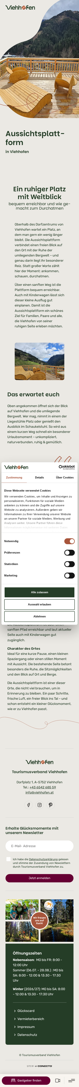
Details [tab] (39, 477)
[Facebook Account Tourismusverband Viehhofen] (28, 805)
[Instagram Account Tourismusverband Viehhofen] (39, 805)
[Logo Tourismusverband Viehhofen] (20, 7)
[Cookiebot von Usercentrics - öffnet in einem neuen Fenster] (59, 467)
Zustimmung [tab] (14, 477)
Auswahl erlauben (39, 604)
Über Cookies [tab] (65, 477)
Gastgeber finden (29, 1080)
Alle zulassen (39, 592)
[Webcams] (57, 1080)
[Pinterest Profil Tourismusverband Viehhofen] (50, 805)
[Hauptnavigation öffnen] (71, 1080)
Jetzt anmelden (39, 878)
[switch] (69, 553)
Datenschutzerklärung (43, 859)
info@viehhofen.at (40, 792)
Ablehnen (39, 616)
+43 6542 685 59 (43, 787)
